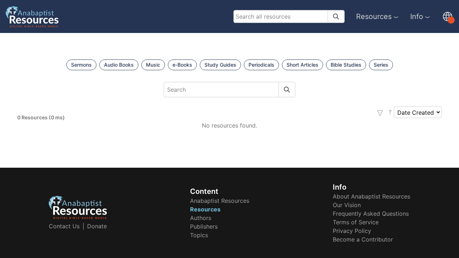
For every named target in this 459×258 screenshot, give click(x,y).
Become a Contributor (363, 239)
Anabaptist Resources (219, 200)
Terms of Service (356, 222)
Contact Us (64, 226)
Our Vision (347, 205)
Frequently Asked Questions (371, 213)
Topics (199, 235)
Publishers (204, 226)
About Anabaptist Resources (371, 196)
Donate (97, 226)
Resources (374, 16)
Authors (200, 217)
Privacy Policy (352, 230)
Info (416, 16)
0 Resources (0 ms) (41, 117)
